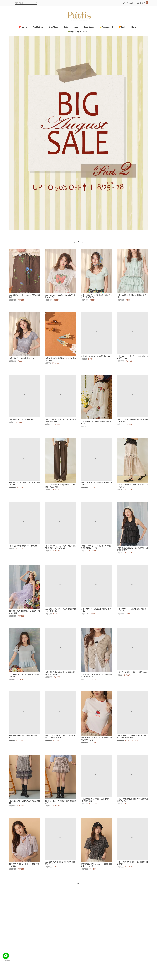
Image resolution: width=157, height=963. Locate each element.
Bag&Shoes (89, 27)
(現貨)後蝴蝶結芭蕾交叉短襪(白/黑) (22, 421)
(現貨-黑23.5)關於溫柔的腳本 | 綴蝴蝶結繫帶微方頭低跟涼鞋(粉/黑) (60, 739)
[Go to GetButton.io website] (6, 960)
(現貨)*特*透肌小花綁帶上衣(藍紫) (22, 358)
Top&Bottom (38, 27)
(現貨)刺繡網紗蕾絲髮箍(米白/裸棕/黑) (23, 548)
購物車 (144, 3)
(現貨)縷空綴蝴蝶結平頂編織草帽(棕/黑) (96, 358)
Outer (66, 27)
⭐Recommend (106, 27)
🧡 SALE (122, 27)
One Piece (53, 27)
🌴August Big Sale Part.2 (78, 32)
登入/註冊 (130, 3)
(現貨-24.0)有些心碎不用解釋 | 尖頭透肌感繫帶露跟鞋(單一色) (96, 549)
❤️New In (23, 27)
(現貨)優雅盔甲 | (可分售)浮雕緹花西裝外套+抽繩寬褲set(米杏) (132, 739)
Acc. (76, 27)
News (134, 27)
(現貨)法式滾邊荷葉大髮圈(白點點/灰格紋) (132, 674)
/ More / (78, 883)
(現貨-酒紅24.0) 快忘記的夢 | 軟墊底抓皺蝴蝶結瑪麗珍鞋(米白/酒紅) (60, 549)
